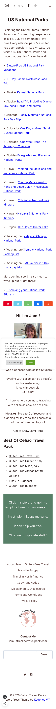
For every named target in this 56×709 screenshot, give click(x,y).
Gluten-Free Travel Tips (24, 456)
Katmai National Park (30, 92)
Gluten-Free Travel (37, 564)
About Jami (14, 564)
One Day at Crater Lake (33, 227)
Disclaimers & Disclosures (28, 588)
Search (45, 654)
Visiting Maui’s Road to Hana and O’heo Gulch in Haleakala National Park (26, 187)
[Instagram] (31, 674)
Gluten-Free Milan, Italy (24, 466)
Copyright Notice (28, 582)
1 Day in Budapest (20, 481)
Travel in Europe (28, 570)
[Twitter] (25, 674)
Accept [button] (30, 362)
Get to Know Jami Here (28, 431)
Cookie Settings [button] (14, 362)
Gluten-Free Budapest (23, 486)
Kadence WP (42, 699)
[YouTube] (37, 674)
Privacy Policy (28, 600)
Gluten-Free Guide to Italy (25, 461)
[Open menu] (50, 5)
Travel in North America (28, 576)
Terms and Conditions (28, 594)
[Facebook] (18, 674)
